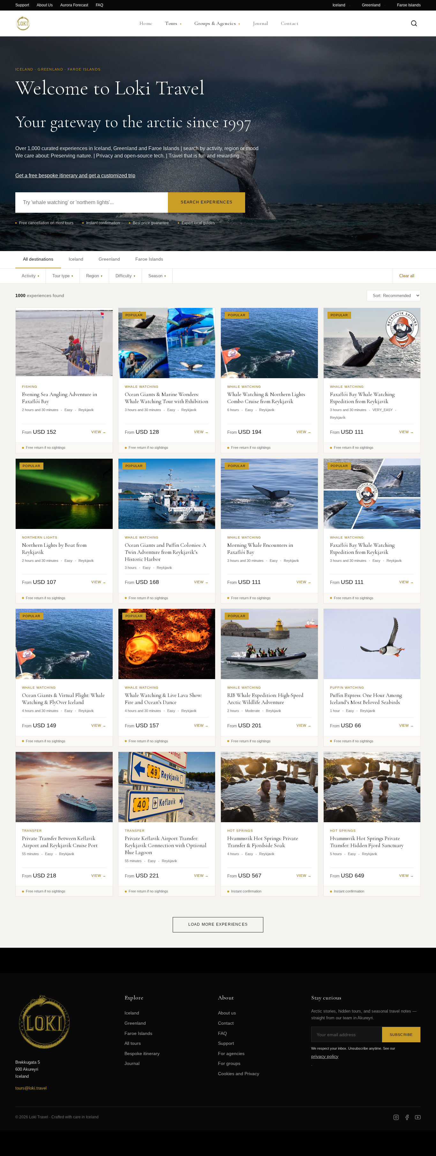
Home (145, 23)
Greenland (371, 5)
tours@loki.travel (31, 1088)
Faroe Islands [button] (149, 259)
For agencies (231, 1053)
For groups (229, 1063)
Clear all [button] (406, 275)
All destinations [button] (38, 259)
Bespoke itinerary (142, 1053)
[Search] (414, 23)
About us (227, 1012)
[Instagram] (396, 1117)
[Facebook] (407, 1117)
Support (22, 5)
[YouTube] (418, 1117)
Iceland (339, 5)
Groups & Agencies (217, 23)
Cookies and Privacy (238, 1073)
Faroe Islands (409, 5)
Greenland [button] (109, 259)
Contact (289, 23)
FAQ (99, 5)
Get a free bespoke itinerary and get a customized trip (75, 175)
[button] (30, 276)
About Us (45, 5)
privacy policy (324, 1056)
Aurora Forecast (74, 5)
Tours (173, 23)
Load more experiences (218, 924)
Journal (260, 23)
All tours (132, 1043)
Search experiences (206, 202)
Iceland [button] (76, 259)
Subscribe (401, 1035)
